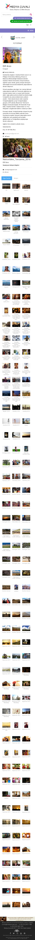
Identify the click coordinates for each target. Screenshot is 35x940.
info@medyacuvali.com (10, 924)
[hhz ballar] (17, 919)
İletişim (16, 178)
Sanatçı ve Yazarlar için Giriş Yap (22, 21)
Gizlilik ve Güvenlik (12, 935)
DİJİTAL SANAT (20, 38)
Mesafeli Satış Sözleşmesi (19, 935)
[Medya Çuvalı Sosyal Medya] (10, 933)
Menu (32, 30)
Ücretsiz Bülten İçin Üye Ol (23, 18)
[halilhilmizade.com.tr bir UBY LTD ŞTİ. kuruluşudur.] (17, 930)
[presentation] (1, 37)
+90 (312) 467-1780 (26, 924)
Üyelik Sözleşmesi (6, 935)
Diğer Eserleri (7, 178)
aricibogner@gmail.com (12, 133)
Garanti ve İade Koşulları (28, 935)
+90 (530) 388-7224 (17, 926)
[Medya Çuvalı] (17, 7)
